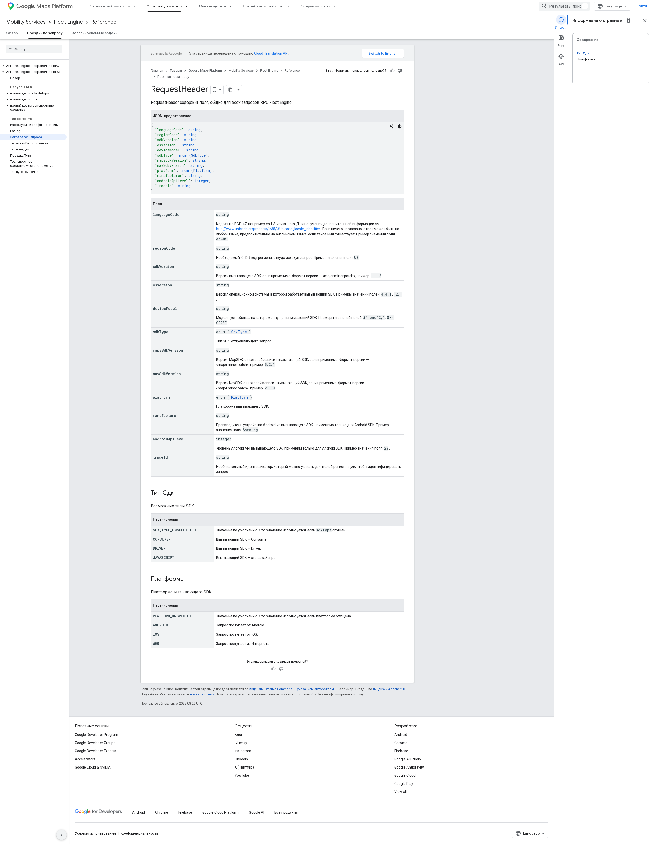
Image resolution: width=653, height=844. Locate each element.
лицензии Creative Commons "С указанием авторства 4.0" (293, 689)
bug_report (628, 21)
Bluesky (241, 743)
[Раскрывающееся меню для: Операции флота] (336, 6)
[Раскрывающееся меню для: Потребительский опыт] (290, 6)
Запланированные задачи (94, 33)
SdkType (198, 155)
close (645, 21)
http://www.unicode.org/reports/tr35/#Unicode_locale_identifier (268, 229)
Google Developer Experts (95, 751)
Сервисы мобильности (110, 6)
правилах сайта (202, 694)
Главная (157, 70)
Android (400, 735)
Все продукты (286, 812)
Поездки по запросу (45, 33)
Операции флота (315, 6)
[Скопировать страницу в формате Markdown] (230, 89)
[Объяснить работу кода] (391, 126)
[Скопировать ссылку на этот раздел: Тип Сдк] (179, 493)
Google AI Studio (407, 759)
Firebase (401, 751)
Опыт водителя (212, 6)
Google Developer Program (96, 735)
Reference (103, 22)
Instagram (243, 751)
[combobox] (564, 6)
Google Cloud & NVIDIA (93, 767)
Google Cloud (405, 775)
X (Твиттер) (244, 767)
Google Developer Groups (95, 743)
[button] (33, 66)
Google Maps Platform (205, 70)
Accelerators (85, 759)
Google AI (256, 812)
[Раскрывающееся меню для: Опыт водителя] (232, 6)
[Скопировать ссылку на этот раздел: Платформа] (189, 579)
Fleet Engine (68, 22)
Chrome (400, 743)
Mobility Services (26, 22)
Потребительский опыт (263, 6)
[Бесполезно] (400, 70)
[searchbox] (34, 49)
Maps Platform (54, 6)
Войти (641, 6)
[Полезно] (392, 70)
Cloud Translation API (271, 53)
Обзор (12, 33)
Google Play (403, 784)
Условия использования (95, 833)
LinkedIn (241, 759)
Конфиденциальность (139, 833)
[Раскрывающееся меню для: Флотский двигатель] (188, 6)
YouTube (242, 775)
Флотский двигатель (164, 6)
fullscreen (637, 21)
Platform (201, 170)
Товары (176, 70)
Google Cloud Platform (220, 812)
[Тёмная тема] (400, 126)
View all (400, 792)
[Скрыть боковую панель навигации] (61, 835)
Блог (239, 735)
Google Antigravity (409, 767)
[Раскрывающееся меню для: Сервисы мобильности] (136, 6)
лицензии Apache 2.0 (389, 689)
